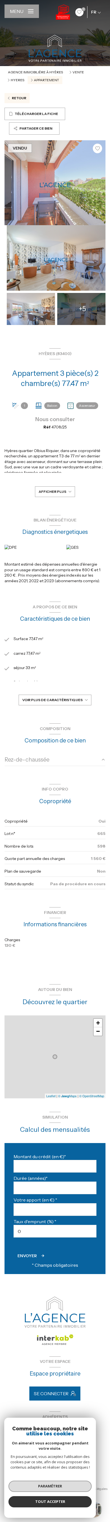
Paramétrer (50, 1486)
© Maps (67, 1096)
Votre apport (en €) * (35, 1200)
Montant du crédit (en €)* (40, 1156)
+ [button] (98, 1022)
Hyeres (17, 80)
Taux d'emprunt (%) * (35, 1221)
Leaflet (51, 1096)
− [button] (98, 1031)
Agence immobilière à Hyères (35, 72)
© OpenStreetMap (91, 1096)
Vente (78, 72)
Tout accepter (50, 1501)
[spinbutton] (55, 1231)
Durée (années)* (31, 1178)
